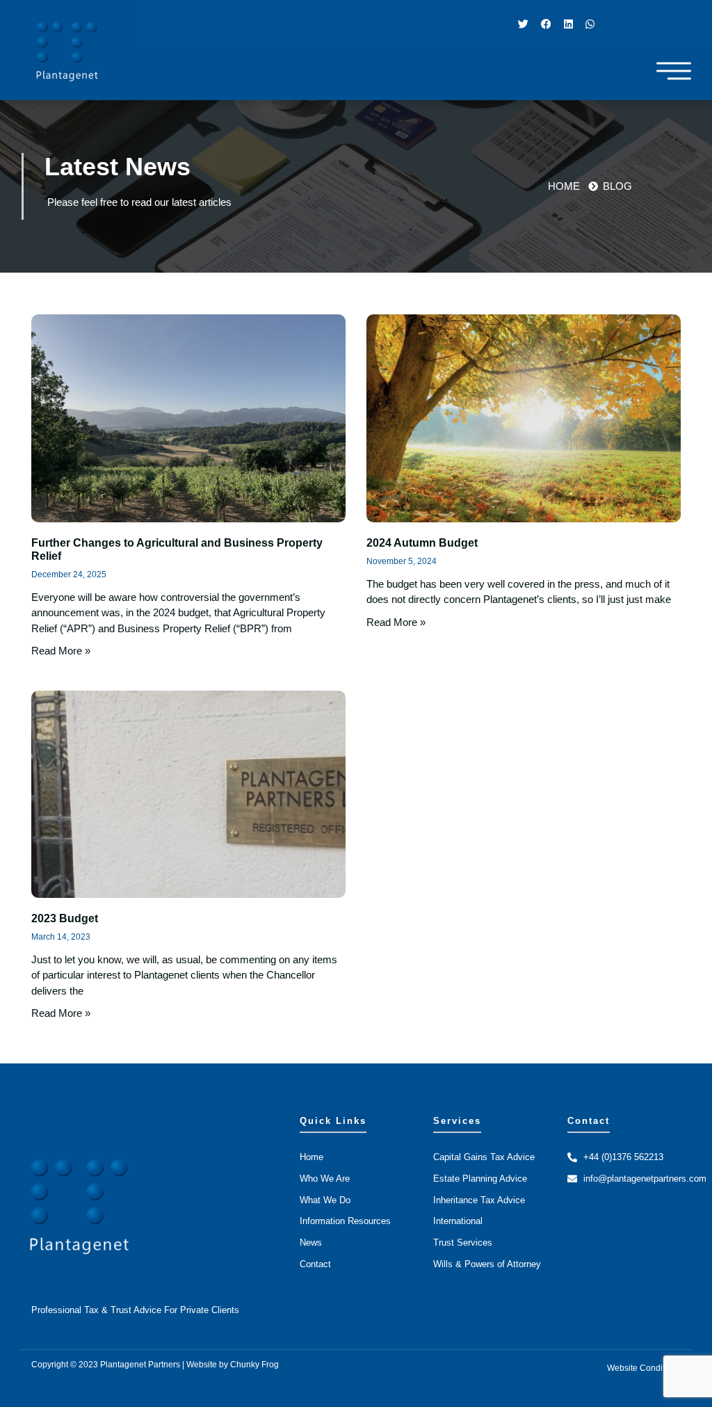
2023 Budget (64, 918)
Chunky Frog (254, 1364)
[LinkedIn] (568, 23)
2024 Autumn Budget (422, 543)
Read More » (60, 651)
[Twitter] (523, 23)
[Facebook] (546, 23)
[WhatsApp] (589, 23)
